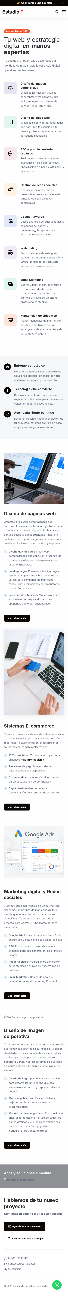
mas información (31, 759)
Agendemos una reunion (26, 1226)
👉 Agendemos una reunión (34, 2)
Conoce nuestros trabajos (28, 1238)
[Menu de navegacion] (64, 11)
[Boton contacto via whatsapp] (57, 1285)
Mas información (17, 618)
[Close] (63, 3)
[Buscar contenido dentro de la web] (57, 12)
